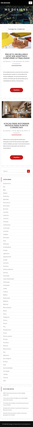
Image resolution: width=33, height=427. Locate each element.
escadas (5, 260)
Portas (5, 333)
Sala (4, 352)
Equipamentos (7, 256)
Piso (4, 326)
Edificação (6, 244)
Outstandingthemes (26, 424)
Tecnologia (6, 371)
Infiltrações (6, 282)
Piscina (5, 323)
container (5, 231)
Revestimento (7, 349)
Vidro (4, 380)
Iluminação (6, 276)
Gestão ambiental (8, 269)
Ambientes (6, 196)
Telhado (5, 374)
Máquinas (5, 301)
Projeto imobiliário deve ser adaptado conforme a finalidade (16, 56)
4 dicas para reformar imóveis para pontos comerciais (16, 126)
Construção (6, 228)
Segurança (6, 355)
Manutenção (6, 298)
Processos (6, 342)
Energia (5, 250)
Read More (18, 90)
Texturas (5, 377)
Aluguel (5, 193)
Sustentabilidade (7, 368)
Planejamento (7, 330)
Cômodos (5, 221)
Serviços (5, 361)
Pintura (5, 320)
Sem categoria (7, 358)
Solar (4, 365)
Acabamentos (7, 183)
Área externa (6, 202)
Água (4, 190)
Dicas (4, 240)
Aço (4, 186)
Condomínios (6, 225)
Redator (8, 61)
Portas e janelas (7, 336)
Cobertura (6, 215)
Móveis (5, 310)
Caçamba (5, 212)
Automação (6, 206)
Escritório (6, 263)
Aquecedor (6, 199)
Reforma (5, 345)
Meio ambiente (7, 307)
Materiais (5, 304)
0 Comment (16, 63)
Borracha (5, 209)
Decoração (6, 237)
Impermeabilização (8, 279)
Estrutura (5, 266)
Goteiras (5, 272)
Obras (4, 314)
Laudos (5, 288)
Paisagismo (6, 317)
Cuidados (5, 234)
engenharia (6, 253)
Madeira (5, 295)
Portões (5, 339)
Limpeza (5, 291)
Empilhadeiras (7, 247)
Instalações (6, 285)
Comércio (5, 218)
